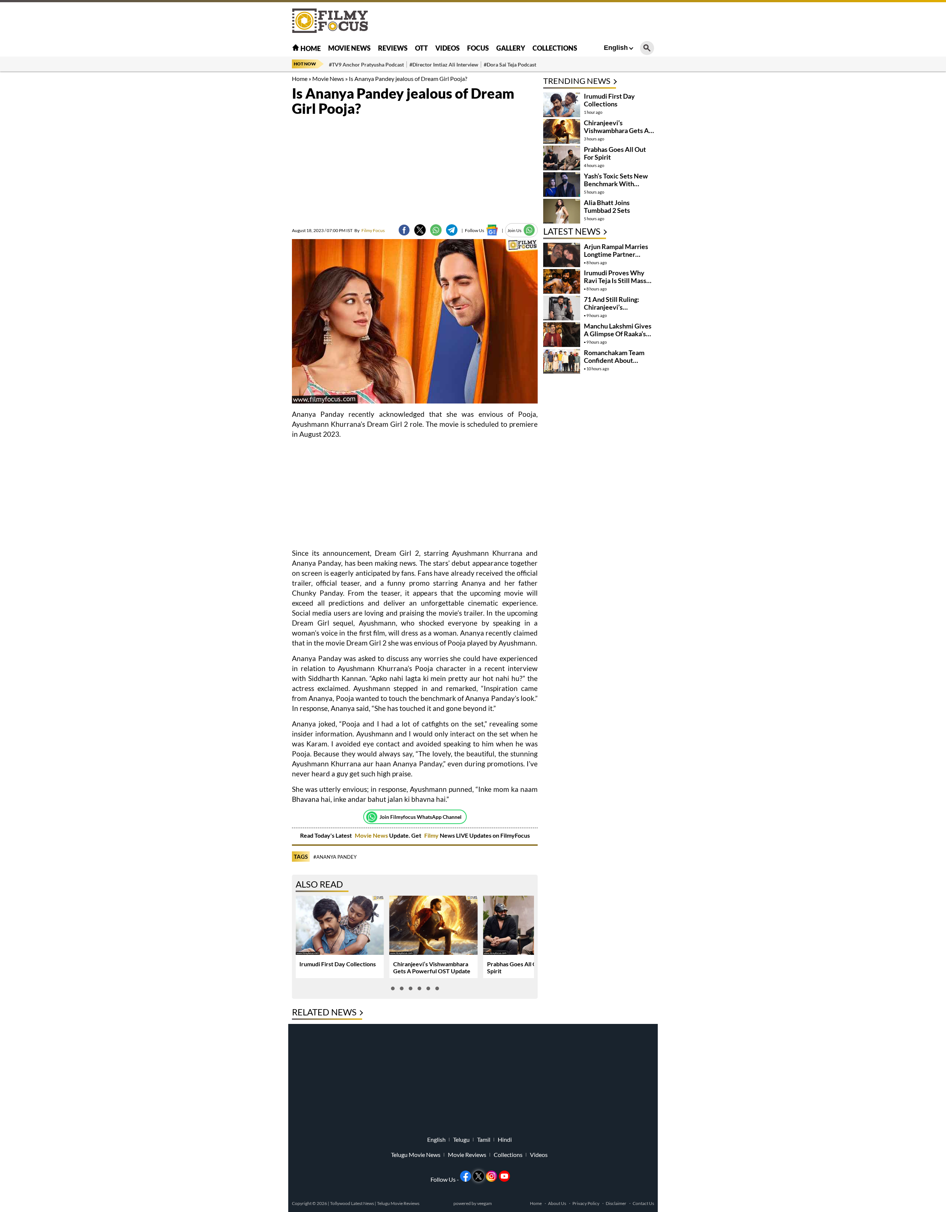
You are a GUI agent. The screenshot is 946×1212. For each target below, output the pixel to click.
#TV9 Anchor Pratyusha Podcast (366, 64)
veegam (484, 1203)
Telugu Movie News (415, 1155)
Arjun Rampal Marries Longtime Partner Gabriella (616, 254)
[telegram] (451, 230)
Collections (554, 48)
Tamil (483, 1140)
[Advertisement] (251, 185)
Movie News (349, 48)
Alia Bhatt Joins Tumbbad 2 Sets (607, 206)
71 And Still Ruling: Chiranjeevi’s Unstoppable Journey (615, 307)
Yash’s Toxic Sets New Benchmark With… (616, 180)
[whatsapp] (436, 230)
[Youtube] (504, 1176)
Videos (447, 48)
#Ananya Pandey (335, 857)
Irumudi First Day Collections (337, 963)
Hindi (505, 1140)
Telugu (461, 1140)
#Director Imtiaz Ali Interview (443, 64)
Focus (478, 48)
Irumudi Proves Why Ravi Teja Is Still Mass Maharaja (615, 280)
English (616, 47)
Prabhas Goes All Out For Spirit (615, 153)
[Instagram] (491, 1176)
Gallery (510, 48)
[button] (393, 988)
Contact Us (643, 1203)
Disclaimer (616, 1203)
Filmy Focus (369, 230)
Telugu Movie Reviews (398, 1203)
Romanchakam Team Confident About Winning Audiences (614, 360)
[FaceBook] (404, 230)
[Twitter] (420, 230)
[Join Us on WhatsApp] (529, 230)
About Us (557, 1203)
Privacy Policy (585, 1203)
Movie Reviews (467, 1155)
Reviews (393, 48)
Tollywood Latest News (352, 1203)
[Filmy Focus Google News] (492, 230)
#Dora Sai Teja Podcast (510, 64)
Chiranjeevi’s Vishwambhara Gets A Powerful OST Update (431, 967)
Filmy (432, 835)
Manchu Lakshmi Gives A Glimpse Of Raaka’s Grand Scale (617, 333)
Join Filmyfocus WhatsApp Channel (421, 817)
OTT (421, 48)
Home (310, 48)
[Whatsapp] (371, 817)
